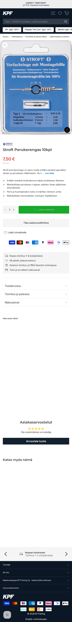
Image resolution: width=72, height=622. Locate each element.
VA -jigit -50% (12, 29)
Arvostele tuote (36, 441)
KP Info (6, 572)
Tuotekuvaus (13, 286)
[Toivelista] (60, 13)
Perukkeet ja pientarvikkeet (36, 37)
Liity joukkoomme (11, 588)
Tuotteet (6, 565)
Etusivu (6, 37)
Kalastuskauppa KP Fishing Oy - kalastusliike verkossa (27, 580)
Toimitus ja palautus (17, 294)
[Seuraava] (66, 554)
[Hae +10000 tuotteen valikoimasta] (65, 21)
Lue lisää (49, 173)
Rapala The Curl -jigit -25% (38, 29)
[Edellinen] (6, 554)
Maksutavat (12, 302)
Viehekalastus (17, 37)
